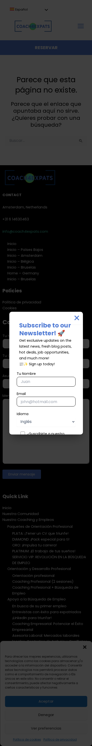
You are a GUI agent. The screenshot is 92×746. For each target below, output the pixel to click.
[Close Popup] (77, 318)
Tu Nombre (26, 373)
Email (21, 393)
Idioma (22, 413)
